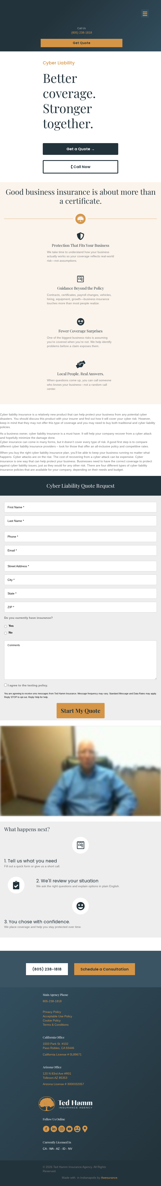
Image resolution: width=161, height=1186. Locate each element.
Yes (11, 625)
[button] (47, 969)
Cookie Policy (52, 1020)
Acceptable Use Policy (57, 1016)
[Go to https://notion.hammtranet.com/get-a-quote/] (80, 845)
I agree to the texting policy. (28, 685)
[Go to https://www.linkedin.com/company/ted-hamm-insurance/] (54, 1129)
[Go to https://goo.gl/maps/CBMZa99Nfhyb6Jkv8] (85, 1129)
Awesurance (109, 1177)
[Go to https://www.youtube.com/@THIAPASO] (69, 1129)
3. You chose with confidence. (37, 922)
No (11, 632)
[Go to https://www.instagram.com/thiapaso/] (61, 1129)
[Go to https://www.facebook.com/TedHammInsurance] (46, 1129)
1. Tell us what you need (30, 861)
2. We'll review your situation (67, 881)
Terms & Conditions (56, 1024)
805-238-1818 (52, 1001)
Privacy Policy (52, 1012)
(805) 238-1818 (81, 32)
